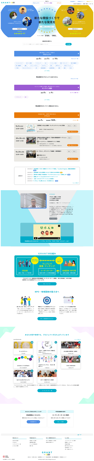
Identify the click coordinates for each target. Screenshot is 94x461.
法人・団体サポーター (69, 449)
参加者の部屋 (67, 444)
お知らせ (29, 457)
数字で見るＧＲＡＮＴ (69, 445)
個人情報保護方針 (55, 457)
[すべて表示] (47, 70)
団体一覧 (31, 445)
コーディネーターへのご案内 (70, 440)
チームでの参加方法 (33, 444)
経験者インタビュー (68, 442)
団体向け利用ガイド (50, 442)
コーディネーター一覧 (17, 444)
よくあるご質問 (15, 445)
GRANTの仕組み (15, 440)
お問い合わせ (34, 457)
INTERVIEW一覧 (53, 218)
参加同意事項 (48, 457)
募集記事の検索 (32, 442)
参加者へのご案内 (33, 440)
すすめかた (15, 442)
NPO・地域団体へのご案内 (51, 440)
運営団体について (41, 457)
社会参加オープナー (68, 447)
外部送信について (63, 457)
